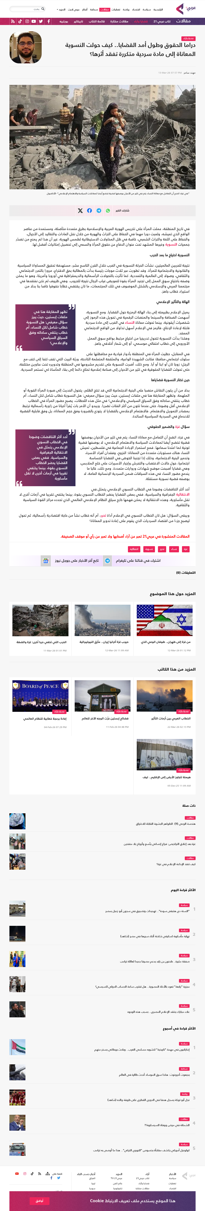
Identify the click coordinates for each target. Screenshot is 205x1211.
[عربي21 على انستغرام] (27, 21)
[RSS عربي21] (13, 21)
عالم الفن (117, 1183)
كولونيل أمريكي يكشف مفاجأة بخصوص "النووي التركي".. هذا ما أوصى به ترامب (141, 1150)
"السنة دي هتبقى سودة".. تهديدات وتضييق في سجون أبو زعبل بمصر (148, 911)
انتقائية (134, 549)
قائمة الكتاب (97, 21)
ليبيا (93, 1183)
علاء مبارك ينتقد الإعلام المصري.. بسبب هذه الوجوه (159, 1012)
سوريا (92, 1188)
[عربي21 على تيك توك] (20, 21)
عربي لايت (73, 9)
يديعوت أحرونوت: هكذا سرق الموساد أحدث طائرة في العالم (154, 1075)
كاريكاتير (78, 21)
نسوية (149, 549)
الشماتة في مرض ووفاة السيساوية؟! (167, 1125)
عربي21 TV (116, 1178)
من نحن (58, 1191)
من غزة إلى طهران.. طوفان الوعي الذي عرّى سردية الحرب (166, 642)
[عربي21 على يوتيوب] (33, 21)
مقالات (105, 9)
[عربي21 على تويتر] (41, 21)
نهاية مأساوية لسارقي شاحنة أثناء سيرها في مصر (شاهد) (155, 936)
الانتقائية (183, 494)
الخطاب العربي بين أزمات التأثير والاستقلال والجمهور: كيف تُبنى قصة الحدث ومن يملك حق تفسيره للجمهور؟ (166, 719)
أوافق (39, 1200)
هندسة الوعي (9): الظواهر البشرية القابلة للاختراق (166, 824)
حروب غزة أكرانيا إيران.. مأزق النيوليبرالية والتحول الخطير (104, 642)
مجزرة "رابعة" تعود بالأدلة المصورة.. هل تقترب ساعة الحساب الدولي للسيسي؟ (142, 987)
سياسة (147, 9)
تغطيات (116, 9)
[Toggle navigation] (43, 9)
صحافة (94, 9)
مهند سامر (190, 73)
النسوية (171, 244)
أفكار (84, 9)
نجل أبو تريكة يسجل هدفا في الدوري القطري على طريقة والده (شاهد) (149, 1100)
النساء (130, 323)
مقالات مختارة (119, 21)
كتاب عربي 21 (162, 21)
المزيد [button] (61, 9)
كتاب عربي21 (142, 1178)
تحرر (103, 515)
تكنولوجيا (117, 1188)
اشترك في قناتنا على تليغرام (138, 561)
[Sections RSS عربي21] (47, 1174)
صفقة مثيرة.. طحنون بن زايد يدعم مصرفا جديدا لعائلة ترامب (155, 961)
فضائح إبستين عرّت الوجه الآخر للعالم (105, 718)
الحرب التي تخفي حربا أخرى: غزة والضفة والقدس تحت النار (41, 643)
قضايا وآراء (141, 21)
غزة (177, 427)
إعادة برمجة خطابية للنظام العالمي (44, 718)
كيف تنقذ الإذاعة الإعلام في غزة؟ (176, 864)
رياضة (126, 9)
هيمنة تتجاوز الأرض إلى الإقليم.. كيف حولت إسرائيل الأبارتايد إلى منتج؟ (167, 778)
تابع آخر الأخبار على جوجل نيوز (77, 561)
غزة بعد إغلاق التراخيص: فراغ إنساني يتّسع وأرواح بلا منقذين (160, 844)
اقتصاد (136, 9)
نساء (174, 549)
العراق (92, 1178)
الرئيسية (157, 9)
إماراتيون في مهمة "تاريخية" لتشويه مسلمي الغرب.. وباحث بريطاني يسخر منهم (142, 1050)
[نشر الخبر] (80, 210)
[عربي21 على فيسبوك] (48, 21)
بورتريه (64, 21)
